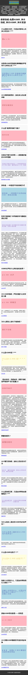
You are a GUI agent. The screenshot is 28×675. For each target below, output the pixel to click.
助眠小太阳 (4, 607)
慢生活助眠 (14, 7)
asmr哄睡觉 (4, 315)
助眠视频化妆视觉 (22, 13)
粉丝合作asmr (12, 13)
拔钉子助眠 (4, 346)
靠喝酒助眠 (14, 6)
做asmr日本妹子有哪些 (13, 12)
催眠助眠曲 (17, 14)
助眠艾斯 (3, 516)
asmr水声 (3, 288)
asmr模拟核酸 (22, 7)
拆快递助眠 (4, 210)
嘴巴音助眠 (4, 485)
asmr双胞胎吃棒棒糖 (6, 89)
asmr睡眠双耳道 (5, 667)
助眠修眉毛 (7, 7)
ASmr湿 (3, 373)
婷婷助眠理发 (4, 122)
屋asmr (3, 57)
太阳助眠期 (7, 10)
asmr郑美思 (4, 634)
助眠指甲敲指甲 (5, 430)
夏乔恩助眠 (10, 14)
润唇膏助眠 (4, 13)
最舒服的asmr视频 (5, 179)
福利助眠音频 (12, 9)
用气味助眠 (4, 9)
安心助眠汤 (19, 9)
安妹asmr (14, 10)
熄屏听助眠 (4, 149)
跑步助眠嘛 (21, 10)
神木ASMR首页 (6, 6)
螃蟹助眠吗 (4, 455)
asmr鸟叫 (3, 546)
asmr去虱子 (4, 574)
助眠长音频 (23, 12)
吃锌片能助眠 (4, 262)
